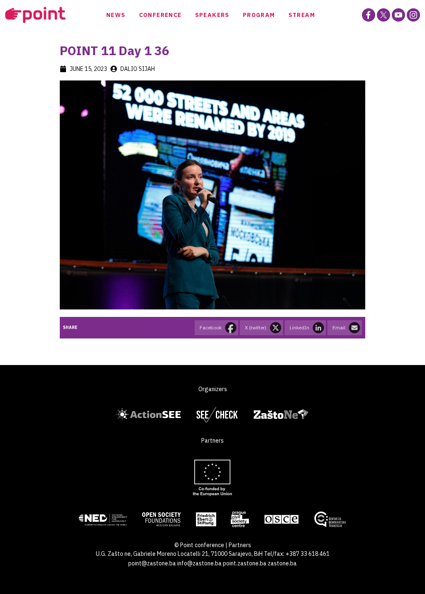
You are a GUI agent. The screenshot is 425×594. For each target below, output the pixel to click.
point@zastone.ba (152, 563)
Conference (160, 15)
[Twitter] (383, 15)
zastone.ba (282, 563)
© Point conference (199, 545)
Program (259, 15)
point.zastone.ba (244, 563)
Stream (301, 15)
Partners (240, 545)
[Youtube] (398, 15)
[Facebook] (368, 15)
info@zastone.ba (199, 563)
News (116, 15)
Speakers (212, 15)
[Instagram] (413, 15)
